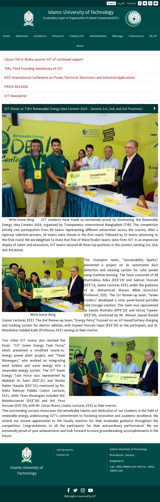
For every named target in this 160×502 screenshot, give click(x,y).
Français (131, 3)
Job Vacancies (64, 449)
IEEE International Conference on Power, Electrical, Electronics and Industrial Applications (69, 77)
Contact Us (62, 455)
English (111, 3)
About (80, 45)
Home (6, 36)
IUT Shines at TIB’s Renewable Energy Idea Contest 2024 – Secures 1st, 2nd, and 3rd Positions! (73, 108)
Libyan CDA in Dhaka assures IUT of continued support (43, 59)
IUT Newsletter (15, 96)
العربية (121, 3)
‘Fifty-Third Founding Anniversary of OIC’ (33, 68)
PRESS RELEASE (16, 86)
